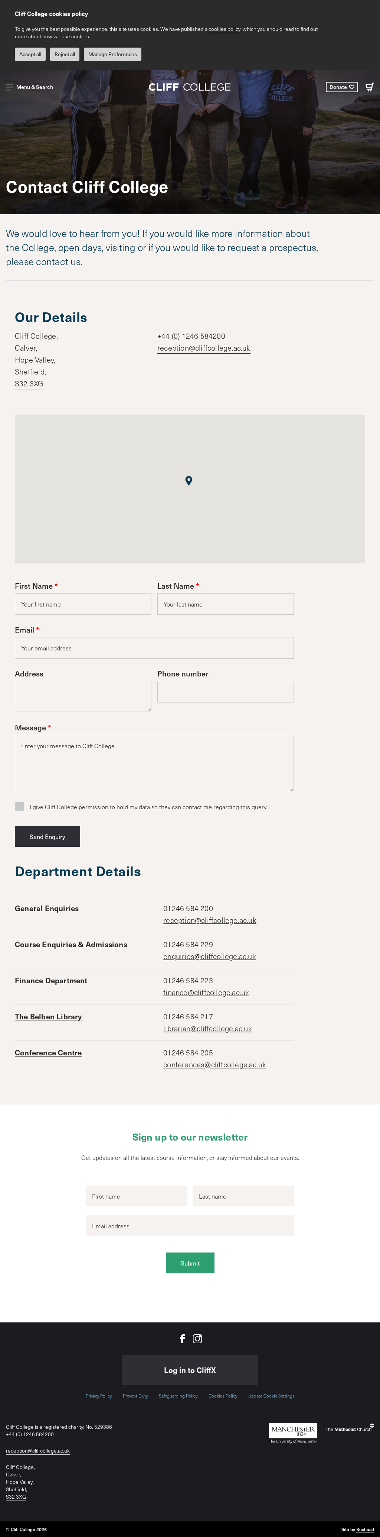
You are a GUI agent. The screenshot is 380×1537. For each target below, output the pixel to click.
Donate (338, 87)
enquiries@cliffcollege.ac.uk (209, 956)
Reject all (65, 54)
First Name (34, 585)
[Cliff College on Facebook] (182, 1338)
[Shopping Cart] (370, 87)
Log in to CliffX (190, 1370)
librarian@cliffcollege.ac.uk (207, 1028)
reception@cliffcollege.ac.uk (203, 347)
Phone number (183, 673)
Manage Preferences (112, 54)
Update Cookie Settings (271, 1395)
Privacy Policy (99, 1395)
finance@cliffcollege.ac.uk (206, 992)
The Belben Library (48, 1016)
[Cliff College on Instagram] (197, 1338)
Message (30, 727)
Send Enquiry (47, 836)
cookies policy (224, 29)
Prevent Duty (135, 1395)
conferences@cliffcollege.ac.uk (214, 1064)
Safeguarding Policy (178, 1395)
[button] (188, 479)
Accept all (30, 54)
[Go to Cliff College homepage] (190, 87)
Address (29, 673)
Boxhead (365, 1529)
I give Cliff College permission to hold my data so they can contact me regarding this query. (148, 806)
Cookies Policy (223, 1395)
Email (24, 629)
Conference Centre (48, 1052)
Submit (190, 1262)
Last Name (175, 585)
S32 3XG (29, 383)
